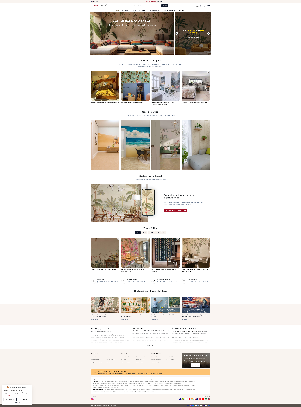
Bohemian (132, 379)
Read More (150, 345)
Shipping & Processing (172, 357)
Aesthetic (176, 379)
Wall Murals (109, 357)
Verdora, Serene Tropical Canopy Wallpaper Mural (132, 385)
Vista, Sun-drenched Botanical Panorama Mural (157, 385)
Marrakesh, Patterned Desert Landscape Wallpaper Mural (181, 381)
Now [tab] (138, 232)
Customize (18, 402)
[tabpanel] (150, 255)
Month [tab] (151, 232)
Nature (147, 379)
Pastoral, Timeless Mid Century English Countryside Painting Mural (164, 383)
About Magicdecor (126, 357)
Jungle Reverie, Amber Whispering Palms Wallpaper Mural (107, 391)
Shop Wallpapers (95, 359)
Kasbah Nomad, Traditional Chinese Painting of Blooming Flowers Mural (139, 391)
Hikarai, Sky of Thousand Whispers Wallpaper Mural (182, 385)
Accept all (23, 399)
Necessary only (10, 399)
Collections (109, 362)
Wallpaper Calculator (96, 362)
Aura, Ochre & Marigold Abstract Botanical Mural (116, 389)
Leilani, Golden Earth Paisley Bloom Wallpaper (184, 389)
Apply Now (195, 365)
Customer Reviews (126, 362)
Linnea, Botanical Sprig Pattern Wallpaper (162, 389)
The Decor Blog (110, 359)
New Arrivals (94, 357)
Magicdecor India (140, 359)
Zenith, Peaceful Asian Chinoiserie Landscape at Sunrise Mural (117, 381)
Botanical (163, 379)
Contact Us (124, 359)
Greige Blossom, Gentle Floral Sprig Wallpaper (139, 389)
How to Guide (140, 362)
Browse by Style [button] (154, 10)
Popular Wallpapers (98, 389)
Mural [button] (133, 10)
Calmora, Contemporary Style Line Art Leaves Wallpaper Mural (132, 383)
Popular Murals (96, 381)
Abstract (113, 379)
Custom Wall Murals (169, 10)
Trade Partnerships (141, 357)
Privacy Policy (170, 359)
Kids (137, 379)
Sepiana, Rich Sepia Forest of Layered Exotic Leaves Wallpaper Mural (149, 381)
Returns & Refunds (156, 359)
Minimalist (182, 379)
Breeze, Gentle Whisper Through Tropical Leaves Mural (106, 387)
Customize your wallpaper (177, 210)
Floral (123, 379)
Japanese (142, 379)
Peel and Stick (106, 379)
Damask (158, 379)
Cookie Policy (7, 395)
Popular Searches (97, 379)
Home (117, 10)
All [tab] (163, 232)
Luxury (127, 379)
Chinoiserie (170, 379)
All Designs (125, 10)
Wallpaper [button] (142, 10)
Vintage (118, 379)
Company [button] (181, 10)
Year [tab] (158, 232)
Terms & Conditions (156, 357)
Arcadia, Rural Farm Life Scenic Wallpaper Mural (104, 383)
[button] (197, 6)
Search (164, 6)
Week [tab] (144, 232)
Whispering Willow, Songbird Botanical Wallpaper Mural (106, 385)
